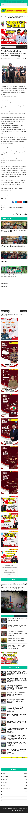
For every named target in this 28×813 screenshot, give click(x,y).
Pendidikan (5, 791)
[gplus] (13, 2)
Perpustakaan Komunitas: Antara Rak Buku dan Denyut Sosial (14, 585)
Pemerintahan (6, 788)
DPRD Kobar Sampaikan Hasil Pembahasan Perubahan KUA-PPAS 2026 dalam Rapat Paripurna (16, 751)
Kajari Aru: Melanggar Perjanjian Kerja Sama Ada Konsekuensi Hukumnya (17, 626)
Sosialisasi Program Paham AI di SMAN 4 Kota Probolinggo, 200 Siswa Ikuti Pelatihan (13, 231)
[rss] (18, 2)
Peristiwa (5, 794)
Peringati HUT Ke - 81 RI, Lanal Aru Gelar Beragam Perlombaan (17, 619)
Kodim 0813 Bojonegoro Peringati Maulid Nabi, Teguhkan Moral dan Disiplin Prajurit (16, 743)
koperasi (5, 779)
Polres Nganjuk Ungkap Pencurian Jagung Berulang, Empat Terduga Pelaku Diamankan (17, 672)
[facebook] (10, 2)
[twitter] (7, 2)
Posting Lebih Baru (5, 311)
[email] (20, 2)
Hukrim (4, 773)
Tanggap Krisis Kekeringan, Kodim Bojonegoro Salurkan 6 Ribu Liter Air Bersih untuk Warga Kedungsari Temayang (13, 245)
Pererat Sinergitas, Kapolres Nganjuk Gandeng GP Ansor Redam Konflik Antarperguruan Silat (13, 275)
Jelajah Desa (6, 776)
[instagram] (15, 2)
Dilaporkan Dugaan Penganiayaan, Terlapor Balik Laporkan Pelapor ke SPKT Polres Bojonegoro (16, 701)
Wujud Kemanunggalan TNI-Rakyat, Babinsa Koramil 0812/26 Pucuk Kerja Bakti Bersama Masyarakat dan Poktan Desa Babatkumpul (17, 736)
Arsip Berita (20, 616)
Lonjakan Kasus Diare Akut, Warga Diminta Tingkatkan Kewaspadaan (16, 639)
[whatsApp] (5, 1)
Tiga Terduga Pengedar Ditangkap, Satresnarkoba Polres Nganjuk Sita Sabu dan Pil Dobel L (17, 633)
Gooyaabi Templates (23, 808)
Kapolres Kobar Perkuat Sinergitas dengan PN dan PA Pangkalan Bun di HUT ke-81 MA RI (17, 722)
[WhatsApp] (5, 810)
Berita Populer (7, 616)
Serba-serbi (4, 60)
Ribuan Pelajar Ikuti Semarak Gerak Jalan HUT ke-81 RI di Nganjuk (16, 715)
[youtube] (23, 2)
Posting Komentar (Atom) (12, 312)
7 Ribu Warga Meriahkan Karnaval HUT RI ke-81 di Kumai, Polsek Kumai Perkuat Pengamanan (17, 729)
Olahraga (5, 782)
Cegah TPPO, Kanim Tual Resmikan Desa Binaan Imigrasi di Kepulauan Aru (13, 260)
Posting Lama (23, 311)
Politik (4, 798)
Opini (4, 785)
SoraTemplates (9, 808)
